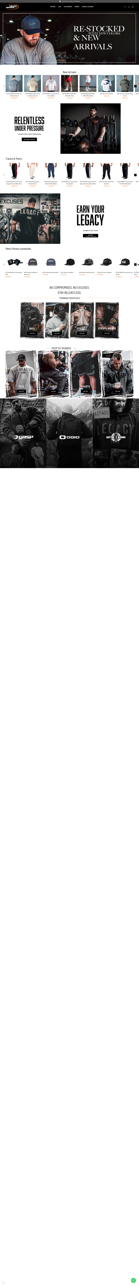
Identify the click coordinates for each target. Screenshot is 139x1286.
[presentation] (4, 86)
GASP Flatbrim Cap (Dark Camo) (86, 272)
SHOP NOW (32, 333)
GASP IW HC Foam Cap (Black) (104, 272)
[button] (133, 37)
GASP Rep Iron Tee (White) (106, 93)
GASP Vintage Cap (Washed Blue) (50, 272)
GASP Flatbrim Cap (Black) (67, 272)
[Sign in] (129, 7)
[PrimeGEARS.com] (12, 6)
